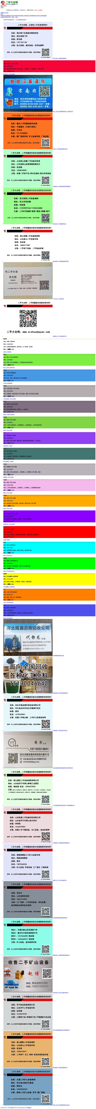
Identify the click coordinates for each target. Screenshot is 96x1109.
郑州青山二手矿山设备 (9, 74)
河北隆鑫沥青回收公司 (58, 655)
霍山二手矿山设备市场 (9, 367)
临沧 (17, 15)
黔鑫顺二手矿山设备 (8, 477)
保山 (11, 15)
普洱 (15, 15)
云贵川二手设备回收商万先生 (60, 149)
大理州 (30, 15)
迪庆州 (27, 15)
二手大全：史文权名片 (58, 298)
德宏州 (20, 15)
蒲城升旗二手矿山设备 (9, 524)
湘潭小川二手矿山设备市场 (59, 880)
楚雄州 (33, 15)
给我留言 (29, 1107)
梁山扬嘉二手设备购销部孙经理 (61, 261)
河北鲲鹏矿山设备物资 (9, 586)
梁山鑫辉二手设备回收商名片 (60, 1067)
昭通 (8, 15)
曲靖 (4, 15)
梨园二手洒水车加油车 (9, 414)
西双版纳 (44, 15)
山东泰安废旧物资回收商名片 (60, 917)
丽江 (13, 15)
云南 (2, 17)
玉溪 (6, 15)
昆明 (2, 15)
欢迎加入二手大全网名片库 (59, 336)
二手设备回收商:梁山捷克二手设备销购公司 (63, 805)
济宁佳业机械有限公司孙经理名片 (61, 1030)
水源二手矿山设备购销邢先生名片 (61, 1105)
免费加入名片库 (4, 12)
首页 (2, 14)
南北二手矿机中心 (7, 555)
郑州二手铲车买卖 (7, 618)
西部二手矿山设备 (7, 492)
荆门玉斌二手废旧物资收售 (59, 58)
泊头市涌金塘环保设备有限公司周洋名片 (63, 768)
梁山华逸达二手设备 (8, 461)
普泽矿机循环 (6, 539)
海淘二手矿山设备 (7, 508)
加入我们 (40, 10)
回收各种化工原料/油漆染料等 (60, 693)
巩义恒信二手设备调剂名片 (59, 223)
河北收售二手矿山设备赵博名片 (61, 992)
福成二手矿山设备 (7, 430)
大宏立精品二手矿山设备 (9, 398)
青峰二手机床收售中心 (9, 571)
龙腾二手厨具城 (7, 351)
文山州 (40, 15)
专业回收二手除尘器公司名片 (60, 730)
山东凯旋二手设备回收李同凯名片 (61, 842)
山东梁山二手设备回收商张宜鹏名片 (62, 186)
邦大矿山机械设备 (7, 383)
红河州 (37, 15)
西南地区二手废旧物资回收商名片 (61, 955)
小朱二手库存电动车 (8, 602)
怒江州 (23, 15)
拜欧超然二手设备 (7, 445)
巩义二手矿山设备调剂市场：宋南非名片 (63, 111)
